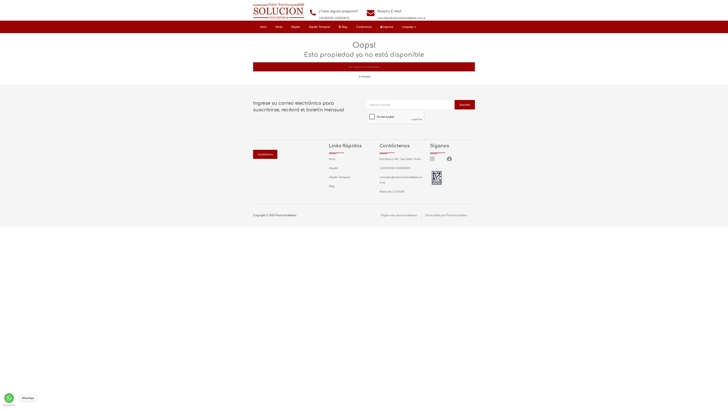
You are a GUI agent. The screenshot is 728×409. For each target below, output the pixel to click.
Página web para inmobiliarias (398, 215)
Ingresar (387, 26)
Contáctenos (364, 26)
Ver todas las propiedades (364, 66)
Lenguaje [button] (407, 26)
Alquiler (295, 26)
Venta (278, 26)
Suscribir (465, 104)
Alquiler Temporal (319, 26)
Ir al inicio (364, 76)
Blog (344, 26)
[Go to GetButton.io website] (9, 405)
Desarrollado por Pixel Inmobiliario (446, 215)
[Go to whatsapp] (9, 398)
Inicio (263, 26)
